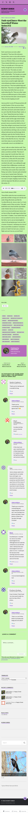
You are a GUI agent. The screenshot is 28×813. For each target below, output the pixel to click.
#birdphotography (16, 318)
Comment (21, 654)
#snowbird (5, 339)
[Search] (13, 2)
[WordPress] (10, 2)
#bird (4, 315)
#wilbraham (6, 341)
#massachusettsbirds (8, 332)
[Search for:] (14, 742)
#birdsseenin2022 (13, 320)
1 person (20, 434)
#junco (4, 329)
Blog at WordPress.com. (8, 803)
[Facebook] (2, 2)
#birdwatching (6, 322)
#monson (16, 334)
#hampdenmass (16, 327)
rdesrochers (21, 46)
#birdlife (17, 315)
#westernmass (15, 339)
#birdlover (5, 318)
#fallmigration (18, 325)
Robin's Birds (7, 9)
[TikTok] (6, 2)
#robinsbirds (16, 336)
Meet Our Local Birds (8, 17)
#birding (9, 315)
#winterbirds (15, 341)
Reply (11, 393)
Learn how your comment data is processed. (10, 659)
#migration (20, 332)
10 (25, 48)
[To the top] (25, 798)
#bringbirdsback (18, 322)
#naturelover (6, 336)
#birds (4, 320)
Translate (13, 679)
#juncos (10, 329)
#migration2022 (6, 334)
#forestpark (6, 327)
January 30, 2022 (9, 46)
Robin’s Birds (5, 722)
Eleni (11, 533)
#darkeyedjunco (7, 325)
